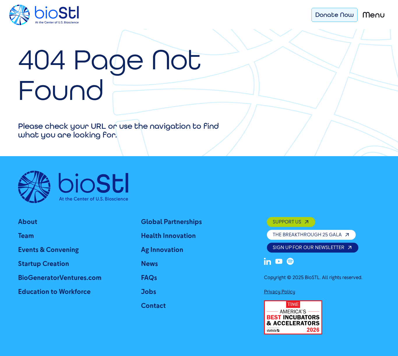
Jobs (148, 292)
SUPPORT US (287, 222)
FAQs (149, 278)
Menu (373, 15)
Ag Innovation (162, 250)
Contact (153, 306)
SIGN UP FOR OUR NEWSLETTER (308, 247)
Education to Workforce (54, 292)
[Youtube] (278, 261)
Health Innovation (168, 236)
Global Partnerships (171, 222)
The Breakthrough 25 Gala (307, 235)
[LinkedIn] (267, 261)
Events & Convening (48, 250)
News (149, 264)
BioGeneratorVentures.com (59, 278)
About (27, 222)
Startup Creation (43, 264)
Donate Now (334, 14)
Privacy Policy (279, 292)
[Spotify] (290, 261)
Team (26, 236)
